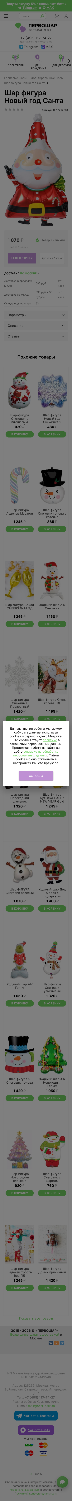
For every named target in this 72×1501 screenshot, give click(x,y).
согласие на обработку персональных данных (36, 753)
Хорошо (36, 776)
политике (50, 740)
